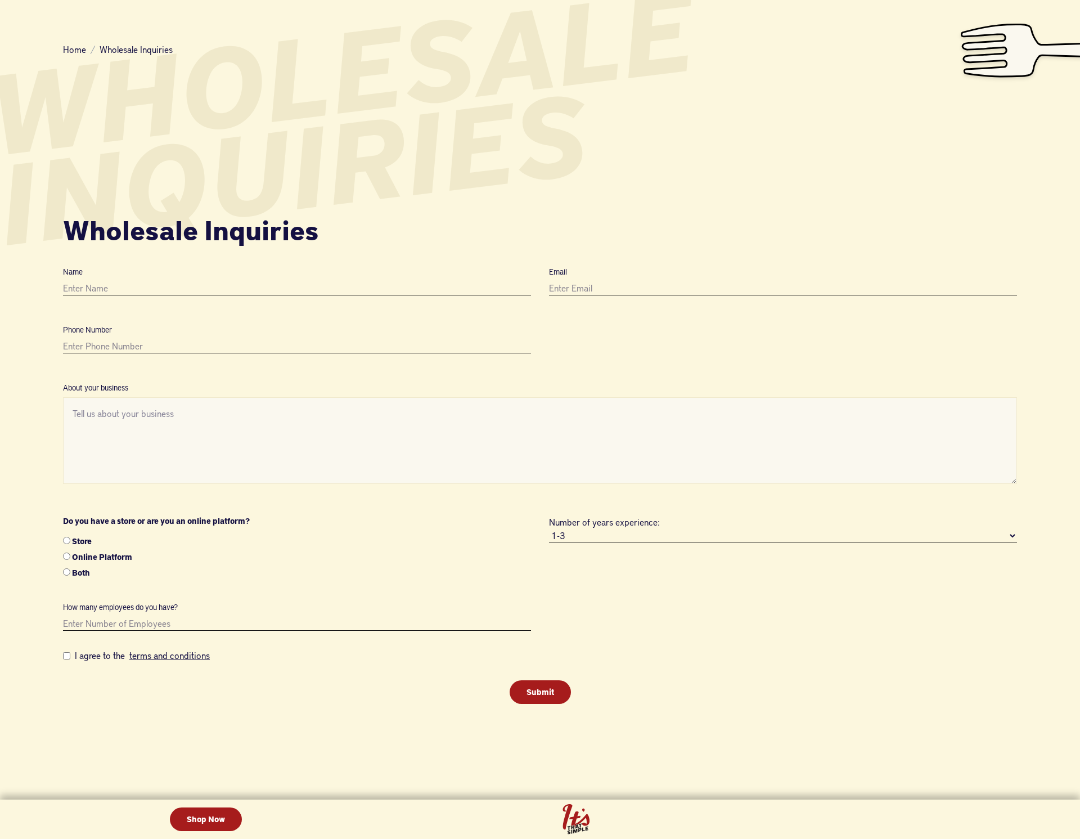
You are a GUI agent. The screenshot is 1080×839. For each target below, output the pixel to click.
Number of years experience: (604, 522)
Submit (540, 692)
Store (82, 541)
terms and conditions (169, 655)
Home (74, 49)
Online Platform (102, 556)
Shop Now (206, 819)
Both (80, 572)
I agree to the (142, 655)
